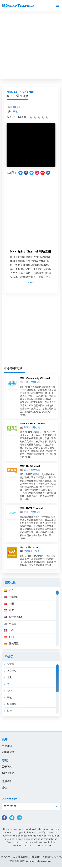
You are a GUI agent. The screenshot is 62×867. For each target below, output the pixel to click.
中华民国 (14, 597)
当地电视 (12, 704)
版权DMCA (8, 773)
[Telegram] (19, 817)
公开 (9, 684)
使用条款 (7, 781)
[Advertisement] (31, 45)
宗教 (9, 697)
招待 (9, 711)
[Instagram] (37, 173)
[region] (31, 618)
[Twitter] (31, 173)
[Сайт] (20, 173)
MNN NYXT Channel (31, 508)
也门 (11, 637)
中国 (11, 604)
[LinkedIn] (48, 173)
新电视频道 (8, 752)
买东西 (10, 664)
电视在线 (7, 746)
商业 (9, 691)
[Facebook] (26, 173)
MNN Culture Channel (32, 424)
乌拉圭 (12, 624)
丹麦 (11, 610)
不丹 (11, 590)
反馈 (4, 787)
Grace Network (29, 547)
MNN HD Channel (30, 466)
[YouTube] (42, 173)
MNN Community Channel (35, 378)
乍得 (11, 630)
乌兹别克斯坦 (16, 617)
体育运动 (12, 671)
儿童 (9, 677)
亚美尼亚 (14, 643)
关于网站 (7, 767)
